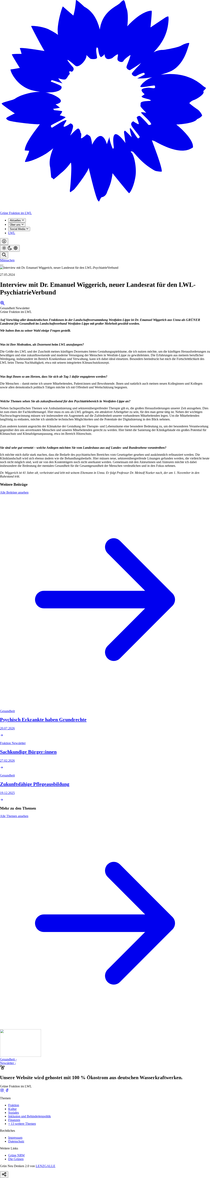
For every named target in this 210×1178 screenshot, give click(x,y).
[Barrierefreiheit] (4, 241)
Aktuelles (16, 220)
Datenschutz (16, 1141)
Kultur (12, 1109)
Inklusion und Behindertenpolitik (29, 1116)
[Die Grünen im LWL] (105, 209)
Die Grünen (16, 1159)
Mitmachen (7, 260)
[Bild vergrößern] (2, 304)
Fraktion (13, 1105)
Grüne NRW (16, 1155)
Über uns (15, 224)
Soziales (13, 1112)
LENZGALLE (45, 1166)
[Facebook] (7, 1091)
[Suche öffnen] (4, 255)
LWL (11, 233)
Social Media (18, 229)
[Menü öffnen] (1, 265)
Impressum (15, 1137)
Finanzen (14, 1120)
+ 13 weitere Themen (22, 1123)
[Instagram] (2, 1091)
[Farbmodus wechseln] (10, 248)
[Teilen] (4, 1174)
